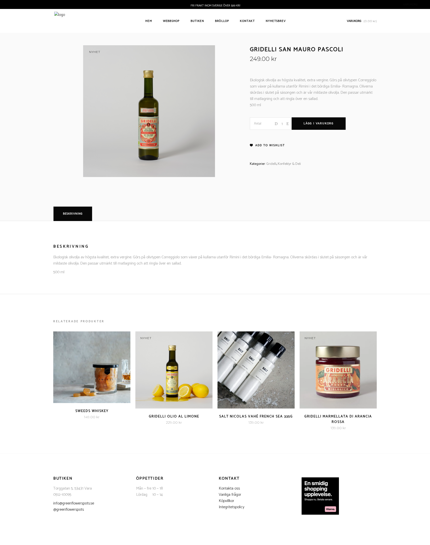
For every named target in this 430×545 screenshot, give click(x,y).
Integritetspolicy (231, 507)
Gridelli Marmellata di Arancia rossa (338, 419)
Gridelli (271, 164)
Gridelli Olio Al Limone (174, 416)
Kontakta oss (229, 488)
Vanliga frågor (230, 494)
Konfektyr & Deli (289, 164)
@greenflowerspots (68, 509)
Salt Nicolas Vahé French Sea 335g (256, 416)
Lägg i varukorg (319, 123)
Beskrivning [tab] (73, 213)
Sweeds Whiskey (91, 411)
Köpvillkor (226, 501)
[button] (267, 145)
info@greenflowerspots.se (73, 503)
